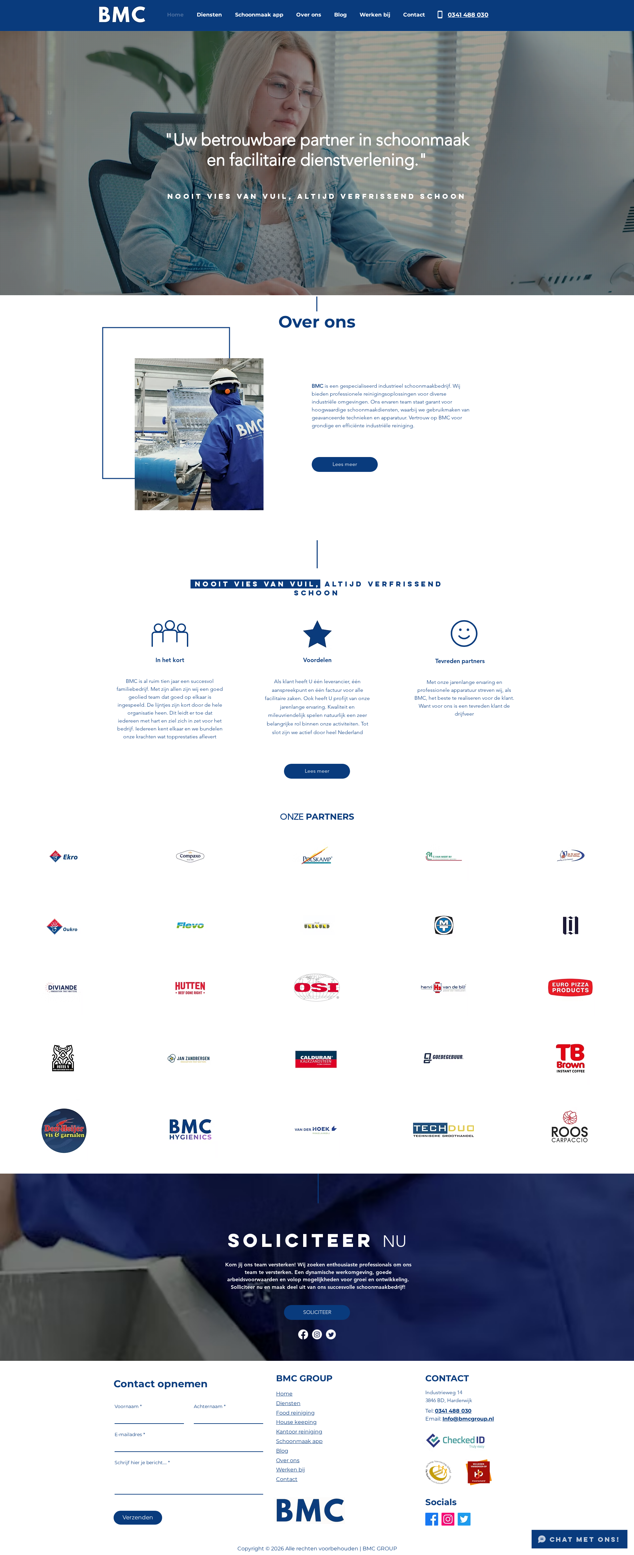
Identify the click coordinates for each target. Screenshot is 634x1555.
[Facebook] (303, 1334)
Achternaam (208, 1406)
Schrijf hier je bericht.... (141, 1462)
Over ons (287, 1460)
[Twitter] (331, 1334)
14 (459, 1392)
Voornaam (127, 1406)
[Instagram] (317, 1334)
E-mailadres (128, 1434)
